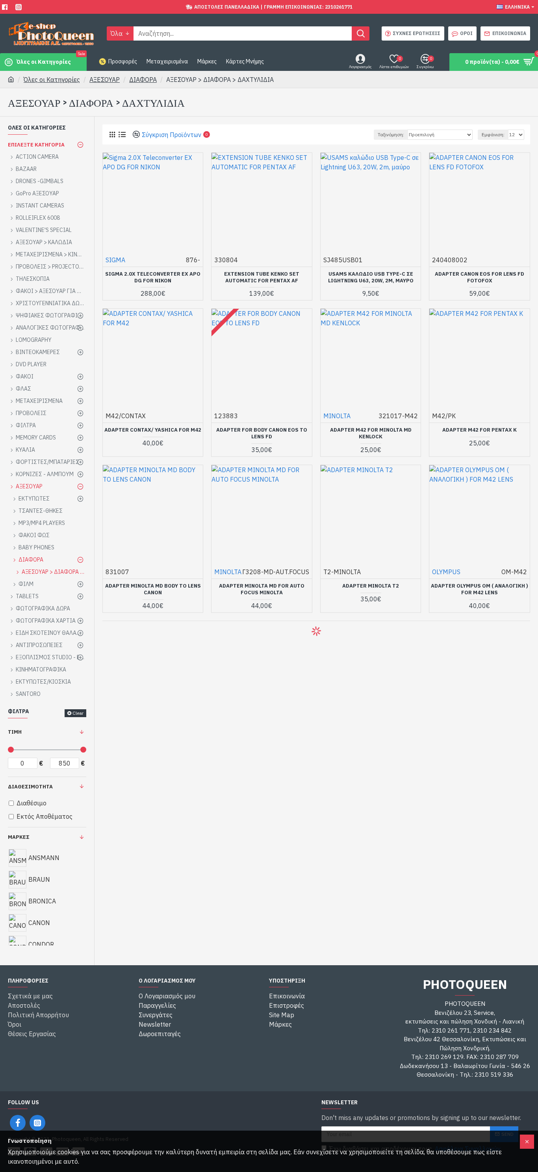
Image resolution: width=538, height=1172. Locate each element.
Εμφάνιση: (493, 134)
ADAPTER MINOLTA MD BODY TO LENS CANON (153, 589)
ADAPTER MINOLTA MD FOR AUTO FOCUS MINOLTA (261, 589)
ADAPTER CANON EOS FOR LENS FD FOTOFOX (479, 277)
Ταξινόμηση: (391, 134)
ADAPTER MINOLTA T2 (370, 586)
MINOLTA (337, 416)
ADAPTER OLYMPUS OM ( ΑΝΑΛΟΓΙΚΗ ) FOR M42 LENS (479, 589)
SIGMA (115, 260)
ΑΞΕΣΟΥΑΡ (104, 79)
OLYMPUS (446, 572)
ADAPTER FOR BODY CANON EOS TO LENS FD (261, 433)
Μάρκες (19, 837)
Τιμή (15, 732)
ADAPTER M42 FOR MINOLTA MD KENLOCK (371, 433)
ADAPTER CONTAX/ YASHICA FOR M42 (152, 430)
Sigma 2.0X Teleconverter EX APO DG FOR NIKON (152, 277)
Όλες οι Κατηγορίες (52, 79)
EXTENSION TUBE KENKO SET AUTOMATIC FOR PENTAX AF (261, 277)
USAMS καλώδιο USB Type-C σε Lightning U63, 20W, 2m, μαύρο (371, 277)
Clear (77, 713)
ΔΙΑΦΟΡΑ (143, 79)
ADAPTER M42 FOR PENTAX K (479, 430)
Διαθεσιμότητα (30, 786)
